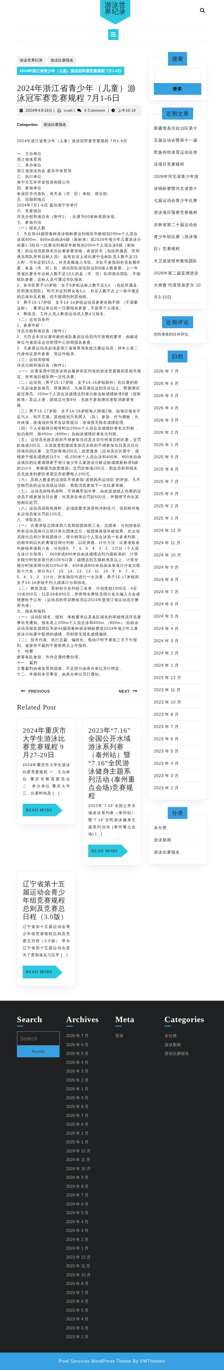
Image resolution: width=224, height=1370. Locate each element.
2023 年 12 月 (167, 677)
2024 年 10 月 (167, 555)
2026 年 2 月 (166, 432)
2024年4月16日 (39, 110)
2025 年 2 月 (166, 506)
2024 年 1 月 (166, 665)
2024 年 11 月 (167, 542)
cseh (68, 110)
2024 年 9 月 (166, 567)
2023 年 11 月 (167, 689)
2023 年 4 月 (166, 763)
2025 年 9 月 (166, 457)
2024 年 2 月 (166, 653)
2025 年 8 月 (166, 469)
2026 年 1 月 (166, 444)
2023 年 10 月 (167, 702)
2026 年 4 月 (166, 408)
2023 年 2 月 (166, 788)
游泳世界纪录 (115, 8)
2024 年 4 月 (166, 628)
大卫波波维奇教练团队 (176, 260)
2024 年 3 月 (166, 640)
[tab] (113, 34)
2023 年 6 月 (166, 738)
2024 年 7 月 (166, 591)
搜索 (177, 59)
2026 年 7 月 (166, 371)
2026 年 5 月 (166, 395)
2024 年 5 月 (166, 616)
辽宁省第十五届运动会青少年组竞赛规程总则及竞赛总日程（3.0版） (45, 900)
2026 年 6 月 (166, 383)
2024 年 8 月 (166, 579)
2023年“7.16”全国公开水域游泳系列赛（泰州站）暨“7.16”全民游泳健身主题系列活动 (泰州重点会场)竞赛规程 (111, 763)
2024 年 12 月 (167, 530)
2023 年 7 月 (166, 726)
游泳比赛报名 (62, 60)
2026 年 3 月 (166, 420)
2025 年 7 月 (166, 481)
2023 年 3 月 (166, 775)
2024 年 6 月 (166, 604)
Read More (41, 812)
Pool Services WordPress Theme (95, 1361)
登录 (119, 1035)
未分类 (160, 827)
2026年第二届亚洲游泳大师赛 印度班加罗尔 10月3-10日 (177, 285)
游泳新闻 (162, 840)
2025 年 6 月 (166, 493)
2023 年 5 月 (166, 751)
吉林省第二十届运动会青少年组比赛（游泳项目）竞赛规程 (176, 236)
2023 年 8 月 (166, 714)
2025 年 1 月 (166, 518)
